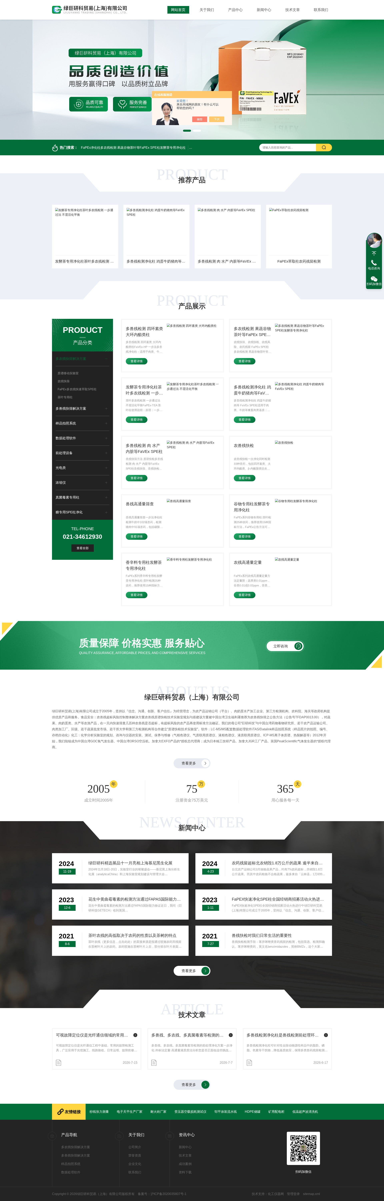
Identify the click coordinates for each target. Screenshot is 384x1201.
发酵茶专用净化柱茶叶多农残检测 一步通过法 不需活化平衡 (85, 261)
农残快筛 (64, 381)
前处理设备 (64, 453)
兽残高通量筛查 (140, 504)
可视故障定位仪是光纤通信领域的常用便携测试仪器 (94, 1035)
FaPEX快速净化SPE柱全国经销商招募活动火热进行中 (278, 899)
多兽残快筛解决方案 (71, 408)
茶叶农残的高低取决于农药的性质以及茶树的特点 (132, 935)
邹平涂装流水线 (225, 1111)
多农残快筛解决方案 (71, 359)
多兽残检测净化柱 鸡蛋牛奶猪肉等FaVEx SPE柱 (156, 261)
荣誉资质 (134, 1155)
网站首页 (178, 10)
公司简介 (134, 1147)
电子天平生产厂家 (129, 1111)
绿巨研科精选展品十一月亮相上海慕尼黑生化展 (130, 863)
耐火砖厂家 (158, 1111)
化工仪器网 (276, 1194)
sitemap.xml (311, 1194)
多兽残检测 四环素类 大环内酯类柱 (144, 331)
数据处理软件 (66, 438)
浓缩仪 (61, 483)
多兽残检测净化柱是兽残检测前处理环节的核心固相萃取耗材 (284, 1035)
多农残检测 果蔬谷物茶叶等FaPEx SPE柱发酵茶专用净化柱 (252, 332)
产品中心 (235, 10)
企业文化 (134, 1164)
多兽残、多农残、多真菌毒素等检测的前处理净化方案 (189, 1035)
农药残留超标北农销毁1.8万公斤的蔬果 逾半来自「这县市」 (278, 863)
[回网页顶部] (374, 254)
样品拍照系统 (66, 423)
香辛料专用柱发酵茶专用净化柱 (144, 565)
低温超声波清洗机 (305, 1111)
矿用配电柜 (276, 1111)
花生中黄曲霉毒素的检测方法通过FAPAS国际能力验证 (135, 899)
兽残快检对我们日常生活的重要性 (262, 935)
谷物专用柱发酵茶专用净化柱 (252, 507)
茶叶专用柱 (65, 397)
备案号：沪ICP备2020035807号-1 (162, 1194)
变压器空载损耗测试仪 (190, 1111)
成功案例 (185, 1164)
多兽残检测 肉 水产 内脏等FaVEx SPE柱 (228, 261)
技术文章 (292, 10)
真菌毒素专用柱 (67, 497)
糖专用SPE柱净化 (69, 512)
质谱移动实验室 (68, 373)
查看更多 (189, 763)
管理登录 (293, 1194)
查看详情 (137, 361)
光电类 (61, 468)
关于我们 (207, 10)
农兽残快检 (244, 445)
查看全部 (83, 548)
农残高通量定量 (248, 562)
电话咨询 (374, 268)
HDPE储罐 (252, 1111)
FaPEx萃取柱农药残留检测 (299, 261)
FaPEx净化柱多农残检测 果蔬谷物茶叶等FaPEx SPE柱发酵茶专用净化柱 (133, 147)
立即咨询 (280, 646)
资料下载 (185, 1172)
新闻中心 (264, 10)
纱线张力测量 (99, 1111)
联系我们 (321, 10)
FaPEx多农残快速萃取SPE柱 (77, 389)
